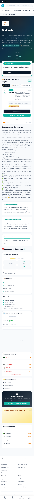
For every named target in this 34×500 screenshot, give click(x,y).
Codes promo (17, 10)
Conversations (21, 462)
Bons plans (27, 10)
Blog (2, 473)
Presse (3, 487)
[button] (17, 106)
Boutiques (5, 14)
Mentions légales (22, 487)
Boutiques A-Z (5, 467)
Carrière (3, 484)
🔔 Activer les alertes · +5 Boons (17, 403)
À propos (3, 478)
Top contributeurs (22, 464)
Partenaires (4, 481)
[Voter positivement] (4, 91)
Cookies (20, 484)
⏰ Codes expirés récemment (13, 249)
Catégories (7, 10)
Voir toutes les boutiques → (17, 374)
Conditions (20, 478)
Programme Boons (22, 467)
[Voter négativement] (4, 95)
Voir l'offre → (8, 72)
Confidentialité (21, 481)
